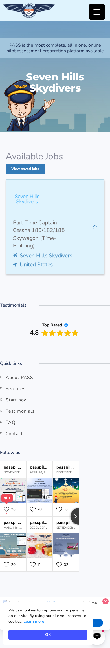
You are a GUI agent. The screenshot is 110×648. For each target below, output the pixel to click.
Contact (14, 434)
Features (15, 389)
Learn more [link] (33, 621)
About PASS (19, 377)
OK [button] (48, 634)
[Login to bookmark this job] (95, 227)
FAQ (10, 422)
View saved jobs (25, 168)
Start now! (17, 400)
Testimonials (20, 411)
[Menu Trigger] (97, 12)
